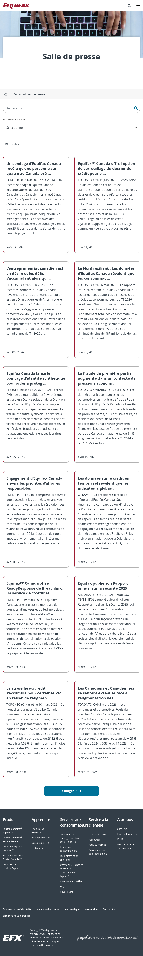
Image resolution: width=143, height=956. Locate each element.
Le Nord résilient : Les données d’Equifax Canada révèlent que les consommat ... (106, 273)
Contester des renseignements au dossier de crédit (70, 838)
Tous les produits (97, 834)
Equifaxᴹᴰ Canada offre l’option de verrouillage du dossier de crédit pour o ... (106, 168)
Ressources (95, 839)
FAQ (62, 886)
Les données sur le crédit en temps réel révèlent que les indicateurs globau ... (103, 483)
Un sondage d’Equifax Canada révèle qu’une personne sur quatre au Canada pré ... (33, 168)
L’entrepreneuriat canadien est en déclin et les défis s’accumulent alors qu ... (34, 273)
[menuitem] (129, 5)
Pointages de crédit (41, 837)
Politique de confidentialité (17, 909)
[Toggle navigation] (138, 5)
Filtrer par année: (14, 119)
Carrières (122, 828)
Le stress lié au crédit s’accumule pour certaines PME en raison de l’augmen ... (34, 693)
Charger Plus (71, 791)
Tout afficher (38, 848)
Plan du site (109, 909)
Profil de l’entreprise (127, 834)
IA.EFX (120, 839)
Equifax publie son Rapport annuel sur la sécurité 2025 (103, 586)
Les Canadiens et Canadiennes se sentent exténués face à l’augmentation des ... (106, 693)
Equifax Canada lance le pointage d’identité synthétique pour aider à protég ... (35, 378)
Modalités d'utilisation (48, 909)
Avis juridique (72, 909)
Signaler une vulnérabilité (16, 915)
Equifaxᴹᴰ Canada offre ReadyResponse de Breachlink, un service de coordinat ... (34, 588)
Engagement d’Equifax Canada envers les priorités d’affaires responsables (34, 483)
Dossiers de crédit (40, 842)
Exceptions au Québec (71, 881)
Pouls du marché (97, 844)
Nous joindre (66, 891)
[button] (129, 5)
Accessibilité (91, 909)
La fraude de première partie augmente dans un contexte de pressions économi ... (107, 378)
